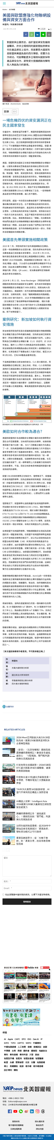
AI (5, 1039)
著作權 (28, 1066)
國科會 (26, 1050)
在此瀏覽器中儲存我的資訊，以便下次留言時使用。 (28, 894)
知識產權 (41, 1062)
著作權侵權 (38, 1066)
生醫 (33, 1062)
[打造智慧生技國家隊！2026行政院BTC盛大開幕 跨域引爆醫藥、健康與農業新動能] (9, 767)
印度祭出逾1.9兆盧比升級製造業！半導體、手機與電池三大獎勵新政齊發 (33, 780)
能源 (22, 1066)
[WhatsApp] (31, 34)
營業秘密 (20, 1062)
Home (5, 9)
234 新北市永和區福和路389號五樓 (22, 1104)
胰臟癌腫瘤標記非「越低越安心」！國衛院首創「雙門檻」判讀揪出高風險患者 (33, 816)
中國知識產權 (10, 1047)
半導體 (7, 1050)
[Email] (48, 34)
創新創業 (6, 743)
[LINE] (43, 34)
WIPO (28, 1043)
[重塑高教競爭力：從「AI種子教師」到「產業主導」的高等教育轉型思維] (9, 840)
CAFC (17, 1039)
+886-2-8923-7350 (16, 1098)
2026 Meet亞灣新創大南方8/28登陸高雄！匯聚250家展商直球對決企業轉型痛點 (33, 740)
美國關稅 (14, 1066)
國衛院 (34, 1050)
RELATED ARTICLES (14, 729)
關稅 (16, 1070)
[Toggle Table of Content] (13, 112)
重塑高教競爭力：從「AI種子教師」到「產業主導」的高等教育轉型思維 (33, 840)
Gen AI (36, 1039)
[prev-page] (4, 850)
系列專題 (12, 9)
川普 (31, 1054)
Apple (10, 1039)
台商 (14, 1050)
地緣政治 (43, 1050)
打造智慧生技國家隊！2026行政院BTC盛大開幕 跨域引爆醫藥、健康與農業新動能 (33, 767)
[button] (4, 3)
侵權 (30, 1047)
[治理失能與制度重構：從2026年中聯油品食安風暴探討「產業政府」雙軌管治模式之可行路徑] (9, 828)
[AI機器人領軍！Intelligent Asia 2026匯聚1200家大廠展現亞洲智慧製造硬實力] (9, 804)
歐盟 (6, 1062)
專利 (6, 1054)
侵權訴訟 (37, 1047)
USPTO (20, 1043)
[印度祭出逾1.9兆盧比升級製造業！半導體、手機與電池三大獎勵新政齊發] (9, 779)
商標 (20, 1050)
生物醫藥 (6, 770)
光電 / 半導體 (8, 782)
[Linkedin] (37, 34)
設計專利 (8, 1070)
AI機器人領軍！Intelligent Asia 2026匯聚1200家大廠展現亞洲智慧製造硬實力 (33, 804)
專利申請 (24, 1054)
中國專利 (37, 1043)
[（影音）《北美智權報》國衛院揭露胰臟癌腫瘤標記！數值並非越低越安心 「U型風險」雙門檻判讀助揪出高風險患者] (9, 752)
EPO (24, 1039)
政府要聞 (6, 831)
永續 (12, 1062)
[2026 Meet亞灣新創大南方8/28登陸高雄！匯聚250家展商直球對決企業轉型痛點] (9, 740)
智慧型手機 (9, 1058)
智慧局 (19, 1058)
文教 (5, 843)
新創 (37, 1054)
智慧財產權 (29, 1058)
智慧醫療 (39, 1058)
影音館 (5, 755)
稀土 (6, 1066)
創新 (45, 1047)
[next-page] (8, 850)
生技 (27, 1062)
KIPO (6, 1043)
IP (41, 1039)
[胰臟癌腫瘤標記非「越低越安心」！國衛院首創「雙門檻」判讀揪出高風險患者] (9, 816)
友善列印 (10, 706)
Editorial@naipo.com (17, 1101)
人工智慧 (22, 1047)
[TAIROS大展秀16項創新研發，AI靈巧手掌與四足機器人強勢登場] (9, 792)
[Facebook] (25, 34)
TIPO (13, 1043)
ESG (29, 1039)
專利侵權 (14, 1054)
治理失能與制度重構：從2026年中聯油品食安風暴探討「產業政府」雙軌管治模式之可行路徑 (33, 828)
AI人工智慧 (7, 795)
